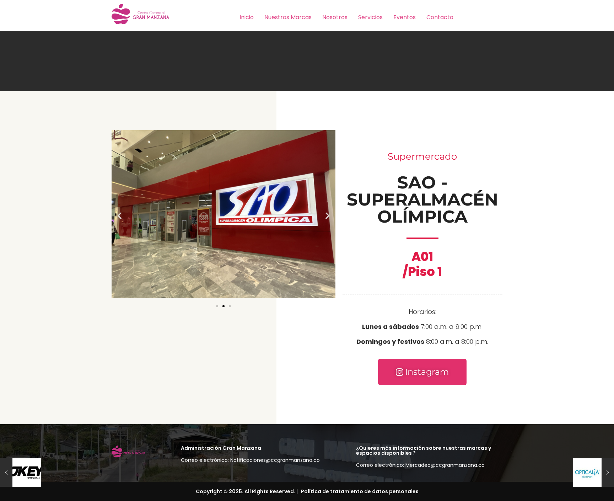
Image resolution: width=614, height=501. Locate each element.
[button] (119, 215)
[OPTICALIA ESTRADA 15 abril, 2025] (593, 472)
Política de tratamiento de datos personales (359, 491)
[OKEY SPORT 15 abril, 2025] (20, 472)
